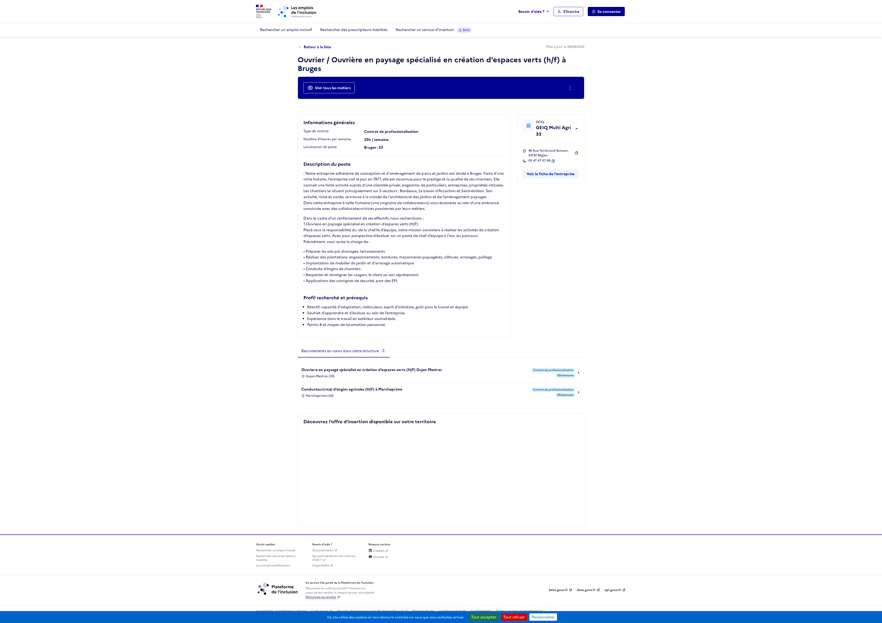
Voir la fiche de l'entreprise (550, 174)
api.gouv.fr (613, 590)
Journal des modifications (273, 565)
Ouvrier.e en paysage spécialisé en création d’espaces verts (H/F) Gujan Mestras (371, 369)
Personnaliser (543, 617)
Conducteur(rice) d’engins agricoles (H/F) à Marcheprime (351, 389)
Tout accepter (483, 617)
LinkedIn (378, 551)
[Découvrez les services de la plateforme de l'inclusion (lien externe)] (278, 588)
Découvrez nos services (320, 597)
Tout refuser (514, 617)
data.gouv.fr (586, 590)
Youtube (378, 557)
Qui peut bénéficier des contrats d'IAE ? (333, 558)
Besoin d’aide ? (531, 11)
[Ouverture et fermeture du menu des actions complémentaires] (571, 87)
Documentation (323, 550)
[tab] (344, 351)
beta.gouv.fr (558, 590)
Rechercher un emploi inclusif (286, 29)
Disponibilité (320, 565)
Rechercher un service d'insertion (433, 29)
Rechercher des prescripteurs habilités (353, 29)
